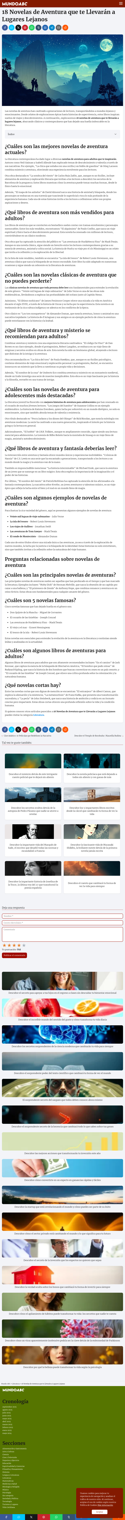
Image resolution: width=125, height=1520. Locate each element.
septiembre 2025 (9, 1407)
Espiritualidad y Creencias (13, 1466)
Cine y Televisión (9, 1457)
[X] (18, 28)
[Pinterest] (25, 28)
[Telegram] (52, 28)
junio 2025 (6, 1416)
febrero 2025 (7, 1427)
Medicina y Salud (9, 1484)
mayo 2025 (6, 1418)
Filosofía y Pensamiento (12, 1469)
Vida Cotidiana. (8, 1507)
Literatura (6, 1478)
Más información (105, 1505)
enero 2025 (7, 1430)
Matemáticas (8, 1481)
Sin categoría (7, 1495)
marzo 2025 (7, 1424)
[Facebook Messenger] (12, 28)
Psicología (6, 1493)
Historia (5, 1472)
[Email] (59, 28)
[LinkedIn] (45, 28)
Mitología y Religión (10, 1487)
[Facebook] (5, 28)
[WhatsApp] (32, 28)
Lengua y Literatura (10, 1475)
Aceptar (99, 1512)
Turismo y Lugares (10, 1504)
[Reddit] (65, 28)
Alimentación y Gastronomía (14, 1449)
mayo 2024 (7, 1433)
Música (5, 1490)
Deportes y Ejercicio (10, 1460)
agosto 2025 (7, 1410)
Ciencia (5, 1454)
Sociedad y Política (10, 1498)
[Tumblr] (38, 28)
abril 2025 (6, 1421)
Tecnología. (7, 1501)
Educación (6, 1463)
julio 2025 (6, 1413)
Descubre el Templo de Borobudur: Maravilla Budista (97, 736)
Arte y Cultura (8, 1451)
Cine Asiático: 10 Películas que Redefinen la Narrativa (27, 736)
